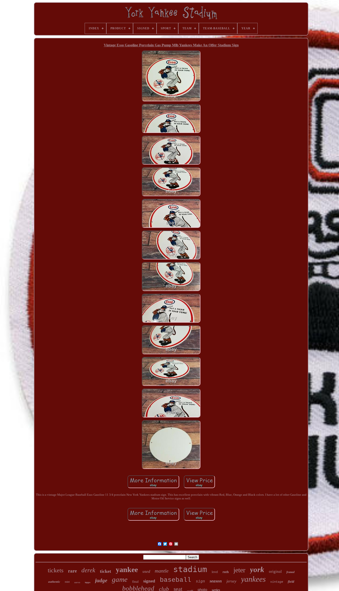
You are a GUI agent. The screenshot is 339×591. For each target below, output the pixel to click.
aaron (77, 582)
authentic (54, 581)
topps (87, 582)
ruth (226, 572)
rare (72, 571)
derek (88, 570)
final (135, 581)
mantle (162, 571)
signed (149, 581)
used (146, 571)
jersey (231, 581)
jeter (239, 570)
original (275, 571)
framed (290, 572)
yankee (127, 569)
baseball (175, 580)
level (215, 572)
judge (101, 580)
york (257, 569)
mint (67, 581)
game (120, 579)
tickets (55, 570)
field (291, 581)
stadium (190, 569)
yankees (253, 579)
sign (200, 581)
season (216, 581)
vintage (276, 582)
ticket (105, 571)
